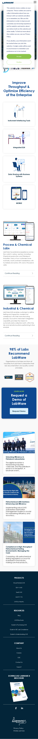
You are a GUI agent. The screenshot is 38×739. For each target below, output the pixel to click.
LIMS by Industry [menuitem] (19, 602)
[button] (35, 2)
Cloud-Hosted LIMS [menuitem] (19, 583)
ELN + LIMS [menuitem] (19, 587)
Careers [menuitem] (19, 653)
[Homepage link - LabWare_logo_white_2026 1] (19, 725)
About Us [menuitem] (19, 648)
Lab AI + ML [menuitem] (19, 597)
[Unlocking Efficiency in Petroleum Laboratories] (19, 442)
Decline (19, 62)
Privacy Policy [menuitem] (18, 728)
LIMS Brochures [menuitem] (19, 620)
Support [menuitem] (19, 667)
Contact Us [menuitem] (19, 662)
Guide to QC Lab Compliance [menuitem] (19, 629)
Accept (19, 56)
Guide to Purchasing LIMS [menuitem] (19, 625)
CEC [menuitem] (19, 657)
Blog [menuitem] (19, 615)
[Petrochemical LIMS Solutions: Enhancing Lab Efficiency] (19, 487)
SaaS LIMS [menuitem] (19, 592)
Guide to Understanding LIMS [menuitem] (19, 634)
